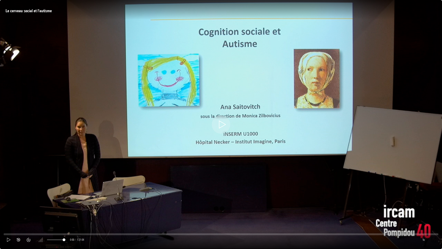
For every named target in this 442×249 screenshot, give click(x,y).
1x (423, 239)
